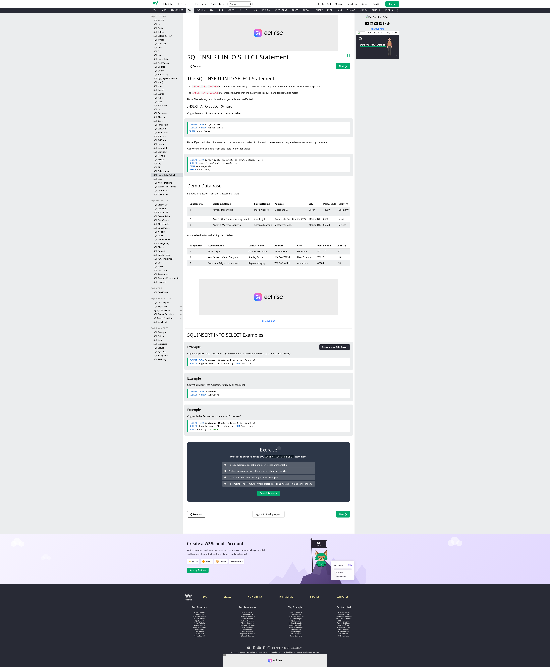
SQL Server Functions (164, 314)
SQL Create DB (161, 204)
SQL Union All (160, 147)
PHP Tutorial (199, 629)
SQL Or (157, 51)
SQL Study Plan (161, 355)
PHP (221, 10)
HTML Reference (247, 612)
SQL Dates (159, 262)
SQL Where (159, 39)
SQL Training (160, 359)
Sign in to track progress (268, 514)
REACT (295, 10)
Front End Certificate (343, 619)
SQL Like (158, 101)
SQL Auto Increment (163, 258)
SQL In (157, 109)
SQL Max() (158, 86)
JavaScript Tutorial (199, 616)
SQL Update (159, 66)
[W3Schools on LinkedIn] (371, 23)
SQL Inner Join (161, 124)
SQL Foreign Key (161, 243)
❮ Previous (196, 66)
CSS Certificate (343, 614)
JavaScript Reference (247, 616)
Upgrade (339, 4)
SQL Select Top (161, 74)
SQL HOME (159, 20)
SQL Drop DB (160, 208)
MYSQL (306, 10)
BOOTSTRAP (280, 10)
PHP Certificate (343, 625)
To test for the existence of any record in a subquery (253, 477)
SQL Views (158, 266)
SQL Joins (158, 120)
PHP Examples (296, 629)
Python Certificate (343, 623)
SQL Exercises (160, 343)
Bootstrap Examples (296, 627)
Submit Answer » (268, 493)
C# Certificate (343, 634)
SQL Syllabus (160, 351)
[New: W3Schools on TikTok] (388, 23)
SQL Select (159, 32)
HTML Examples (296, 612)
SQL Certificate (161, 292)
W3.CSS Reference (247, 623)
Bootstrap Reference (247, 625)
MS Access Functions (163, 318)
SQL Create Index (162, 254)
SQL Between (160, 113)
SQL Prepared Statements (166, 278)
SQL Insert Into (161, 59)
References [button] (183, 4)
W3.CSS (232, 10)
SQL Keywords (160, 306)
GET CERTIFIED (255, 596)
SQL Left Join (160, 128)
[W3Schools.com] (188, 598)
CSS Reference (247, 614)
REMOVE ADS (268, 321)
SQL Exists (159, 159)
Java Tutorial (199, 631)
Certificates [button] (217, 4)
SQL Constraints (162, 227)
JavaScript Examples (296, 616)
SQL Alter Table (161, 224)
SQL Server (159, 347)
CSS (164, 10)
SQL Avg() (158, 97)
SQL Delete (159, 70)
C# (255, 10)
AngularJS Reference (247, 634)
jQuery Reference (247, 636)
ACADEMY (296, 647)
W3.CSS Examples (295, 625)
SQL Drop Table (161, 220)
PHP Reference (247, 627)
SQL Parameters (161, 274)
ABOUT (285, 647)
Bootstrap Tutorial (199, 627)
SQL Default (159, 251)
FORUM (276, 647)
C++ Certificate (343, 631)
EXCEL (330, 10)
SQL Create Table (162, 216)
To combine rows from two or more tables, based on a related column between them (270, 483)
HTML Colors (247, 629)
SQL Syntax (159, 28)
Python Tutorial (199, 623)
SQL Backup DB (161, 212)
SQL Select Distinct (163, 35)
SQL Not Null (160, 231)
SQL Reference (247, 619)
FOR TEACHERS (286, 596)
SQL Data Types (161, 302)
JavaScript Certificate (343, 616)
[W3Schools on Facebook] (380, 23)
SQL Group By (160, 151)
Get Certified (324, 4)
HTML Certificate (344, 612)
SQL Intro (158, 24)
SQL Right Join (161, 132)
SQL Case (158, 178)
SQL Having (159, 155)
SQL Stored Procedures (165, 186)
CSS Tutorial (199, 614)
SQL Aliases (159, 117)
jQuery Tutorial (199, 636)
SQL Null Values (161, 62)
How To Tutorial (199, 619)
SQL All (157, 167)
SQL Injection (160, 270)
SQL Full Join (160, 136)
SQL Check (159, 247)
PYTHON (201, 10)
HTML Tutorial (199, 612)
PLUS (204, 596)
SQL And (158, 47)
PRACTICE (314, 596)
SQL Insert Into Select (164, 175)
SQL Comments (161, 190)
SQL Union (159, 144)
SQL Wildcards (160, 105)
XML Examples (296, 634)
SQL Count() (159, 89)
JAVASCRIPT (177, 10)
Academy (352, 4)
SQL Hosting (160, 282)
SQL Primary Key (162, 239)
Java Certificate (343, 629)
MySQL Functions (162, 310)
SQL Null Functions (163, 182)
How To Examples (295, 619)
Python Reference (247, 621)
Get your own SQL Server (334, 347)
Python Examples (295, 623)
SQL (190, 10)
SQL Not (158, 55)
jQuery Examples (296, 636)
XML (340, 10)
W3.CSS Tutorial (199, 625)
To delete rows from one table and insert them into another (257, 471)
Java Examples (295, 631)
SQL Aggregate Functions (166, 78)
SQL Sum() (159, 93)
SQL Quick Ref (160, 321)
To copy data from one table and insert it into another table (257, 464)
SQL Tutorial (199, 621)
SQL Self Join (160, 140)
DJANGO (351, 10)
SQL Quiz (158, 340)
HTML (155, 10)
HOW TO (265, 10)
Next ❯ (343, 66)
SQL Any (157, 163)
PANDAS (376, 10)
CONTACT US (342, 596)
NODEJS (388, 10)
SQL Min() (158, 82)
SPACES (227, 596)
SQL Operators (161, 194)
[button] (249, 4)
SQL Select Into (161, 171)
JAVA (212, 10)
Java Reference (247, 631)
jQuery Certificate (343, 627)
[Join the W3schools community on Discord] (376, 23)
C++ (248, 10)
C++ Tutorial (199, 634)
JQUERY (319, 10)
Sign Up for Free (197, 570)
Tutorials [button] (167, 4)
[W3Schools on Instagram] (385, 23)
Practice (377, 4)
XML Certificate (343, 636)
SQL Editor (159, 336)
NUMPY (363, 10)
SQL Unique (159, 235)
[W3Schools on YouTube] (367, 23)
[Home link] (155, 4)
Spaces (365, 4)
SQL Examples (160, 332)
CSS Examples (296, 614)
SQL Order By (160, 43)
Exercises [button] (200, 4)
